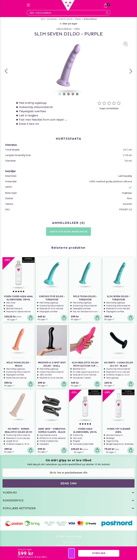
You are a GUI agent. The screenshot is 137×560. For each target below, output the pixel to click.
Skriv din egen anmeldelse (68, 231)
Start (43, 19)
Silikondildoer (90, 19)
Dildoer (78, 19)
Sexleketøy (52, 19)
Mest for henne (66, 19)
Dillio (77, 28)
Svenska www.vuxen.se (68, 545)
